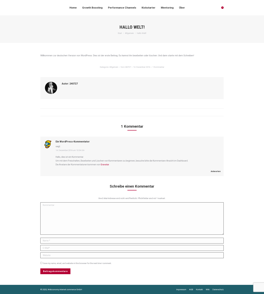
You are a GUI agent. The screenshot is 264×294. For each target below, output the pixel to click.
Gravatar (105, 164)
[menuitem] (73, 8)
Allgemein (113, 67)
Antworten (215, 171)
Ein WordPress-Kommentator (73, 141)
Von (126, 67)
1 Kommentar (158, 67)
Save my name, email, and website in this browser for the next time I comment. (77, 263)
